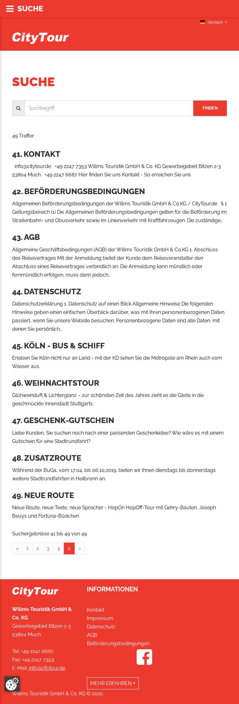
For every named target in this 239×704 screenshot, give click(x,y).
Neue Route (49, 495)
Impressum (100, 618)
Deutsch (215, 22)
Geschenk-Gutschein (69, 420)
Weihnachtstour (61, 383)
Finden (210, 108)
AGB (32, 237)
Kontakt (42, 154)
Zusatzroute (52, 458)
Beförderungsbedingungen (84, 191)
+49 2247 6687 (37, 651)
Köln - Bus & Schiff (64, 345)
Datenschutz (52, 291)
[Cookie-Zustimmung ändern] (12, 684)
